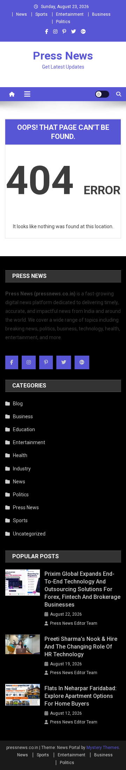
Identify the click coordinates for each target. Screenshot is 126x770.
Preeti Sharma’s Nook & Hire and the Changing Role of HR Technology (80, 647)
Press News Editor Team (73, 623)
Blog (18, 403)
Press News (63, 55)
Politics (63, 21)
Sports (41, 14)
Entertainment (70, 14)
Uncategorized (29, 534)
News (21, 14)
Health (20, 455)
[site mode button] (102, 94)
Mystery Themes (102, 747)
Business (101, 14)
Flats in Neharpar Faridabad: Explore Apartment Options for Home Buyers (80, 696)
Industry (22, 468)
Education (24, 429)
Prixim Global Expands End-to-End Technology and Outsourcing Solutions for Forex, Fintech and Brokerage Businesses (82, 589)
